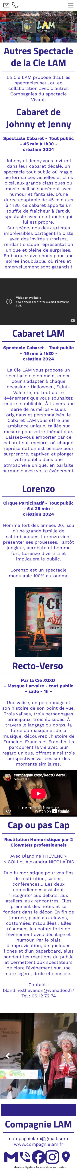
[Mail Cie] (11, 1157)
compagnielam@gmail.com (38, 1138)
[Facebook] (38, 1157)
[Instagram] (52, 1157)
